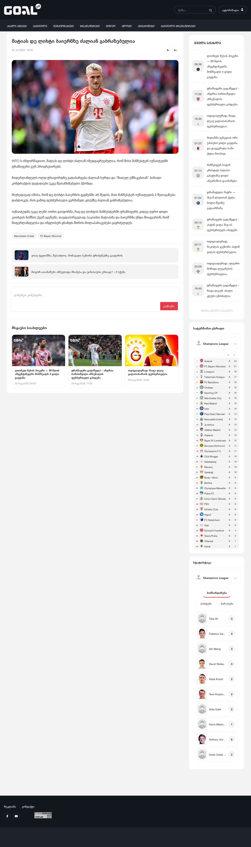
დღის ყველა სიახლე (217, 310)
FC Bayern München (51, 235)
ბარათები (227, 603)
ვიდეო (110, 25)
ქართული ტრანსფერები (178, 25)
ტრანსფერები (90, 25)
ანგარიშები (146, 25)
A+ (175, 49)
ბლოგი (127, 25)
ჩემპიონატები (63, 25)
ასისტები (206, 603)
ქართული (40, 25)
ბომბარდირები (217, 592)
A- (168, 49)
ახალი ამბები (17, 25)
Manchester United (24, 235)
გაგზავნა (169, 305)
